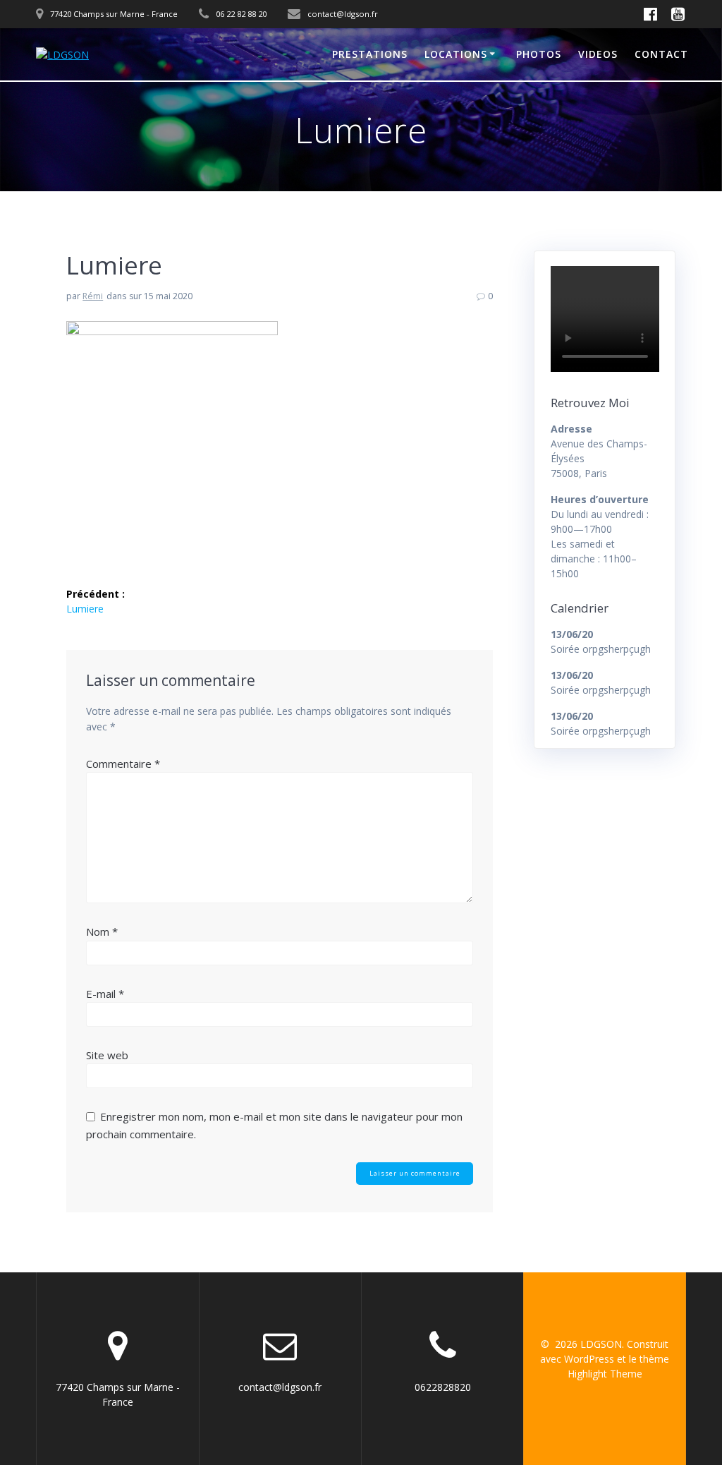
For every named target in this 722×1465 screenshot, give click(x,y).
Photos (538, 54)
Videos (598, 54)
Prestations (370, 54)
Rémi (92, 296)
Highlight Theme (605, 1373)
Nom (102, 931)
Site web (107, 1055)
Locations (455, 54)
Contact (661, 54)
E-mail (105, 994)
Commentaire (123, 763)
